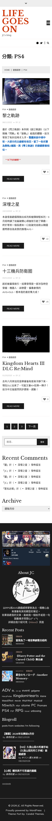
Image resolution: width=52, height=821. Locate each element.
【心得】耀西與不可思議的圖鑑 (19, 770)
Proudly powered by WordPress (24, 810)
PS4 (4, 109)
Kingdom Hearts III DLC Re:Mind (23, 366)
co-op (18, 691)
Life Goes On (15, 21)
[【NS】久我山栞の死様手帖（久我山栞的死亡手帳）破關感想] (9, 758)
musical (38, 700)
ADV (6, 690)
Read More (13, 179)
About (33, 622)
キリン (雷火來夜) (30, 757)
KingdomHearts (26, 695)
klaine (43, 696)
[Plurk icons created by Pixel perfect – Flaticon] (37, 43)
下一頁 (32, 426)
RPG (19, 710)
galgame (35, 690)
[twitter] (41, 43)
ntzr (18, 705)
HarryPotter (7, 696)
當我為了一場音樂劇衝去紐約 (31, 640)
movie (18, 700)
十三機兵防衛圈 (17, 271)
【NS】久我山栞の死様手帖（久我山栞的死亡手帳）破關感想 (33, 751)
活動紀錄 (19, 636)
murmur (27, 700)
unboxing (36, 710)
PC (33, 705)
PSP (12, 711)
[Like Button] (45, 172)
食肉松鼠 (10, 737)
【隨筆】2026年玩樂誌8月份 (18, 733)
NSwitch (19, 671)
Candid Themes (35, 813)
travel (27, 711)
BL (13, 690)
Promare (42, 705)
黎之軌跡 (10, 115)
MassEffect (7, 700)
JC (20, 122)
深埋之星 (10, 204)
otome (25, 705)
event (26, 690)
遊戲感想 (12, 109)
